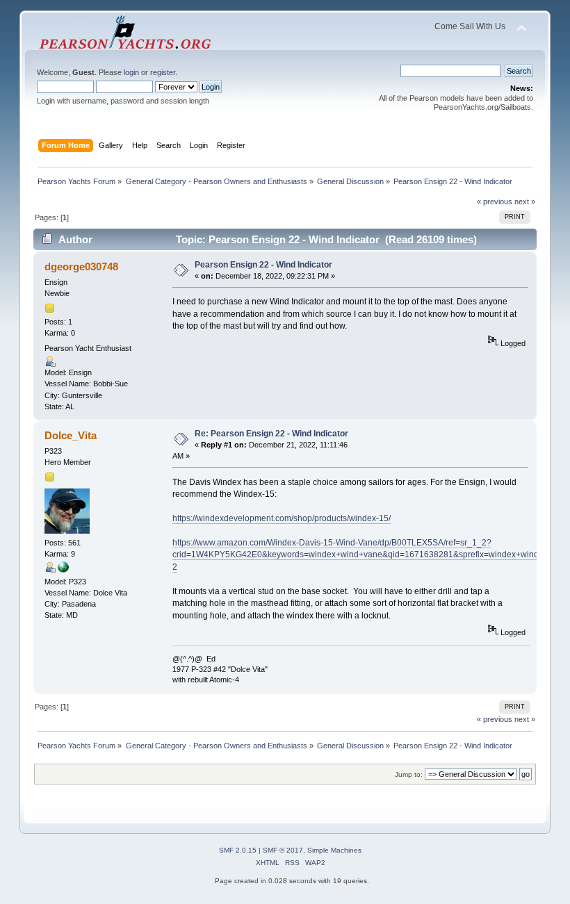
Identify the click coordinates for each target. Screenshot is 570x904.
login (131, 72)
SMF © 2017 (283, 850)
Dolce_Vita (70, 435)
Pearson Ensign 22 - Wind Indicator (263, 265)
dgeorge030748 (81, 266)
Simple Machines (334, 850)
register (162, 72)
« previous (494, 201)
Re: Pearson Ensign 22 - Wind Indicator (271, 433)
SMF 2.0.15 (237, 850)
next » (524, 201)
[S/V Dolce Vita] (63, 570)
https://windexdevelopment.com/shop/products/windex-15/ (281, 518)
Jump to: (409, 774)
